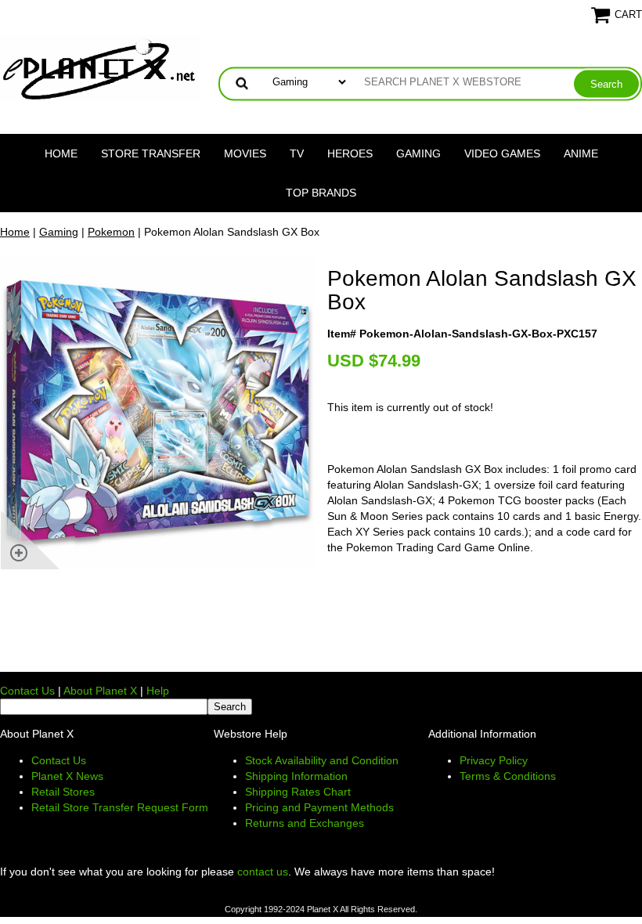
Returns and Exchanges (304, 823)
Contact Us (27, 690)
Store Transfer (150, 153)
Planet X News (67, 776)
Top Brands (321, 192)
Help (157, 690)
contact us (262, 871)
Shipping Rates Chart (298, 791)
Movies (245, 153)
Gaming (418, 153)
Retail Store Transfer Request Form (119, 807)
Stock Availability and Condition (322, 760)
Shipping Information (296, 776)
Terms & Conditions (508, 776)
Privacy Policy (494, 760)
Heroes (350, 153)
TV (297, 153)
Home (61, 153)
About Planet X (100, 690)
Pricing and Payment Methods (319, 807)
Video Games (502, 153)
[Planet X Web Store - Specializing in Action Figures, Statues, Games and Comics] (100, 67)
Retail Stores (63, 791)
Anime (581, 153)
